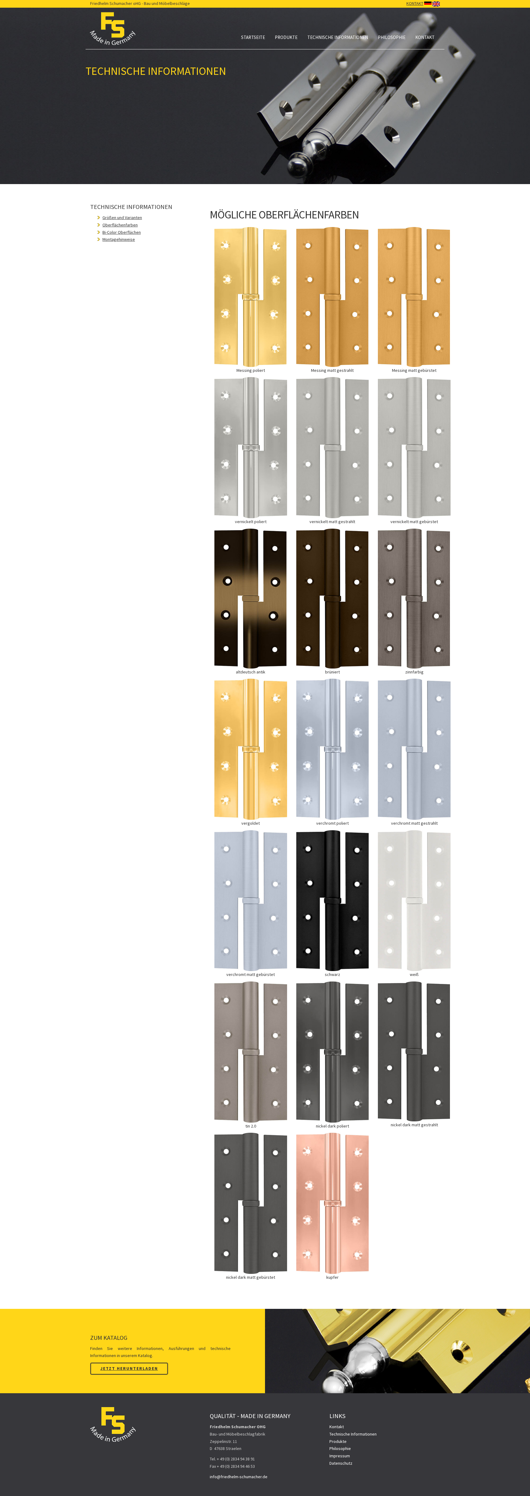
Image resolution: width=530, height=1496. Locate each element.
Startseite (253, 37)
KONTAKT (414, 3)
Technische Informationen (337, 37)
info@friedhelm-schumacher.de (238, 1476)
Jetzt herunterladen (129, 1368)
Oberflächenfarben (120, 225)
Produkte (286, 37)
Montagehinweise (118, 239)
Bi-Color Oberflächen (121, 232)
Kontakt (425, 37)
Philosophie (391, 37)
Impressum (339, 1456)
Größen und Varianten (122, 217)
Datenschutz (340, 1463)
